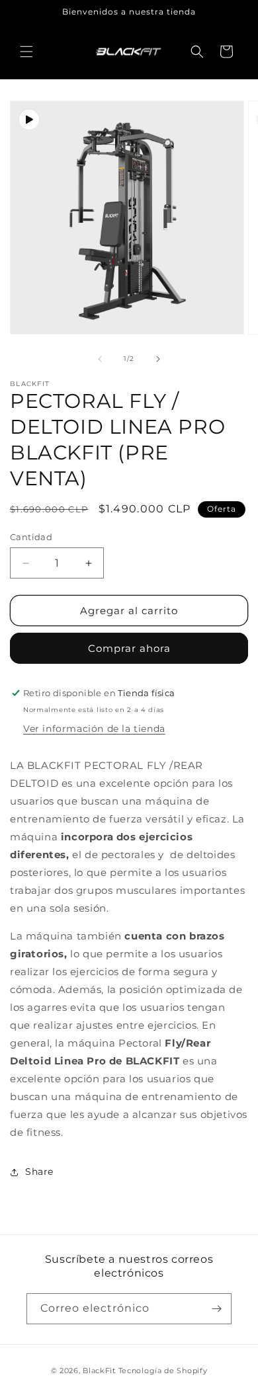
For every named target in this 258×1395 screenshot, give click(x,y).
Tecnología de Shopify (163, 1370)
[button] (26, 51)
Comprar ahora (129, 648)
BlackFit (99, 1370)
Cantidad (31, 537)
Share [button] (39, 1171)
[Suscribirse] (216, 1308)
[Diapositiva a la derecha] (158, 359)
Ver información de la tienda (94, 729)
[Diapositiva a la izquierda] (99, 359)
